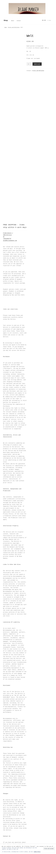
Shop (6, 20)
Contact (19, 20)
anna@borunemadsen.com (10, 240)
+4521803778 (7, 238)
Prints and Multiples (14, 27)
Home (5, 27)
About (12, 20)
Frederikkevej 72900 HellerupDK (8, 234)
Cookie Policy (37, 851)
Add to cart (37, 64)
